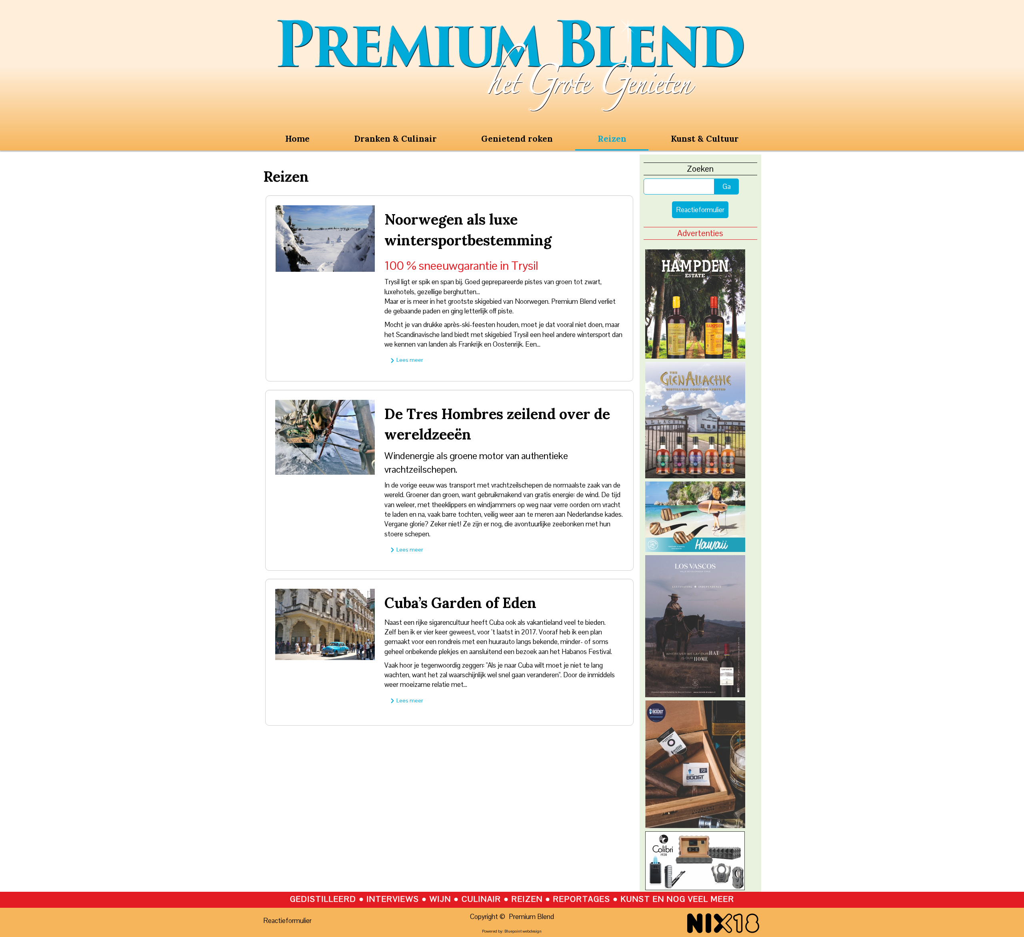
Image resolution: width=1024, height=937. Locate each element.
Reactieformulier (700, 209)
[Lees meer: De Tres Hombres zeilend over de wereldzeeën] (325, 436)
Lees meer (409, 359)
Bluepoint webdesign (523, 931)
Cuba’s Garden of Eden (460, 603)
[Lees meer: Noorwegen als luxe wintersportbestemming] (325, 237)
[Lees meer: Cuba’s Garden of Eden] (325, 623)
